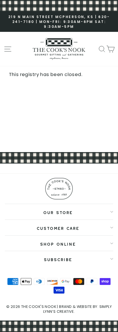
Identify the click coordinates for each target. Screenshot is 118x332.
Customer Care (57, 227)
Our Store (57, 212)
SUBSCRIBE (58, 259)
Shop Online (58, 243)
